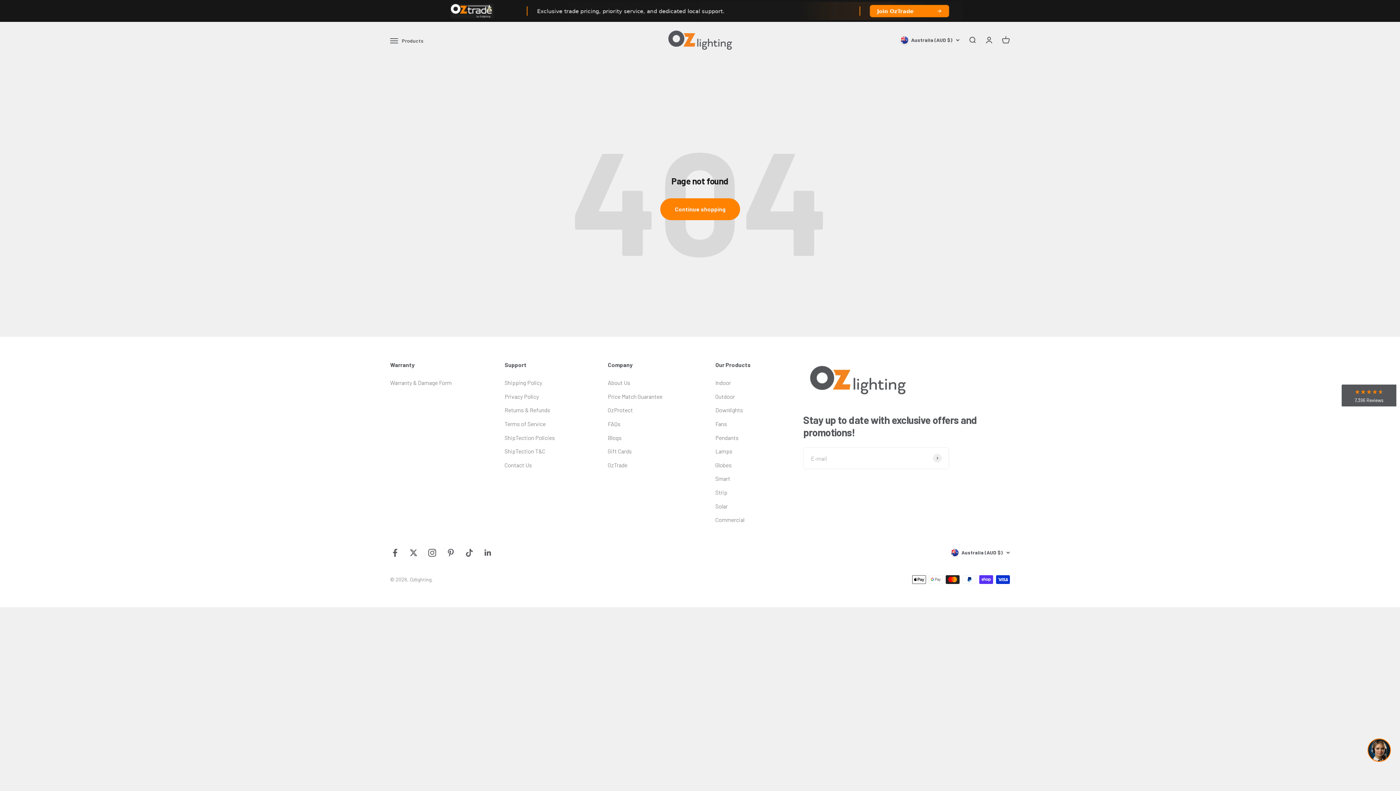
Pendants (727, 437)
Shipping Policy (523, 382)
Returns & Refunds (527, 409)
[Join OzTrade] (700, 11)
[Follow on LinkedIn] (488, 553)
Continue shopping (700, 209)
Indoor (723, 382)
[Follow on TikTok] (469, 553)
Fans (721, 423)
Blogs (615, 437)
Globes (723, 464)
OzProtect (620, 409)
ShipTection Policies (530, 437)
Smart (722, 478)
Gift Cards (620, 451)
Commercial (729, 519)
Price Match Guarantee (635, 396)
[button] (1369, 395)
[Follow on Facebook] (395, 553)
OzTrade (617, 464)
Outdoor (725, 396)
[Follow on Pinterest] (451, 553)
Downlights (729, 409)
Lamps (723, 451)
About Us (619, 382)
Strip (721, 492)
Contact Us (518, 464)
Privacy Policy (522, 396)
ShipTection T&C (525, 451)
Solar (721, 506)
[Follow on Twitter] (414, 553)
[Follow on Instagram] (432, 553)
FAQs (614, 423)
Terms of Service (525, 423)
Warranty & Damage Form (421, 382)
